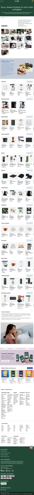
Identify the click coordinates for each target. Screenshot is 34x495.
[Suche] (3, 1)
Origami (21, 428)
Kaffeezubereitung (16, 439)
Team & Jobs (27, 402)
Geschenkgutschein (10, 395)
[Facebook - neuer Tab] (3, 489)
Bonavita (2, 428)
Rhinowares (27, 425)
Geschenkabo (9, 396)
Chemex (8, 427)
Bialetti (2, 427)
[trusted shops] (3, 471)
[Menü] (1, 1)
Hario (14, 429)
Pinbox (20, 430)
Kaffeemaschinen (16, 396)
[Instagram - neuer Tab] (1, 489)
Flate (14, 428)
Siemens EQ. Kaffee (10, 405)
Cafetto (8, 426)
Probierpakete (3, 418)
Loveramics (21, 425)
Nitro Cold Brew (9, 397)
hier (13, 316)
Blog (26, 401)
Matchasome (21, 426)
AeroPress (2, 426)
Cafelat (8, 425)
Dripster (8, 430)
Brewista (2, 429)
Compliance (27, 403)
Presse (27, 400)
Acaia (2, 425)
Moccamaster (21, 427)
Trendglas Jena (28, 427)
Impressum (8, 493)
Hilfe (22, 493)
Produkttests (21, 394)
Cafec (2, 430)
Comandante (9, 428)
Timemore (27, 426)
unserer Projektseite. (20, 463)
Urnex (26, 428)
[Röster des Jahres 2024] (31, 447)
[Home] (17, 1)
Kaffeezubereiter (16, 395)
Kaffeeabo (2, 401)
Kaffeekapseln (3, 402)
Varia (26, 429)
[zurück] (31, 96)
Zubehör (4, 17)
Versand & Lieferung (4, 451)
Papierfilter (15, 398)
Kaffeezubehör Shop (16, 394)
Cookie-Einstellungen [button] (3, 493)
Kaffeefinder (9, 400)
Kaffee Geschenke (9, 394)
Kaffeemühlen (15, 397)
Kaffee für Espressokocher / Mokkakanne (3, 410)
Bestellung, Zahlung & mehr (5, 456)
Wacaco (27, 430)
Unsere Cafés (27, 395)
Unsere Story (27, 394)
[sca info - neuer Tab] (13, 471)
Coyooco (8, 429)
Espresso (2, 397)
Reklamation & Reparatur (4, 454)
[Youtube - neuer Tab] (5, 489)
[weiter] (32, 96)
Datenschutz (12, 493)
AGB (20, 493)
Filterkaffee (2, 396)
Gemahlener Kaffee (3, 400)
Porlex (20, 429)
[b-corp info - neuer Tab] (8, 470)
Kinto (14, 430)
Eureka (14, 426)
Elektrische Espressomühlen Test (22, 404)
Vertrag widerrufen (25, 493)
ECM (14, 425)
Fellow (14, 427)
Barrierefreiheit (17, 493)
